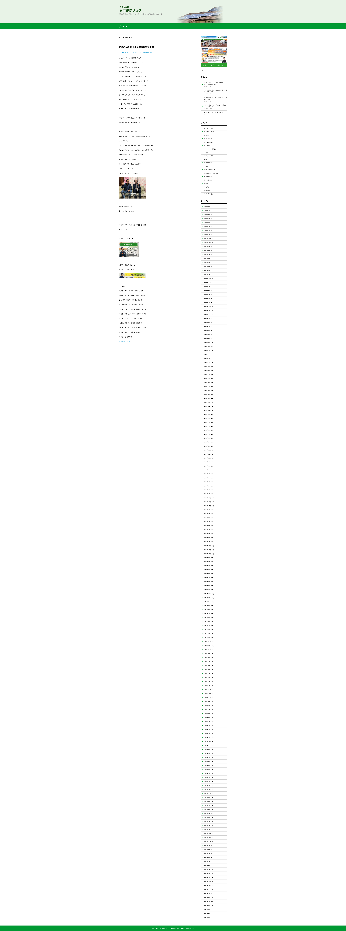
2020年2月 (207, 490)
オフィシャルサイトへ (125, 26)
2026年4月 (207, 222)
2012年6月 (207, 857)
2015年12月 (207, 689)
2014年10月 (207, 745)
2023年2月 (207, 346)
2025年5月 (207, 262)
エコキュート (208, 135)
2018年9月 (207, 558)
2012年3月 (207, 869)
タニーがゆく (208, 145)
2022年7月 (207, 374)
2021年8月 (207, 418)
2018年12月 (207, 546)
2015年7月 (207, 709)
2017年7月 (207, 614)
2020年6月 (207, 474)
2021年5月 (207, 430)
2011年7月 (207, 901)
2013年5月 (207, 813)
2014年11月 (207, 741)
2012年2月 (207, 873)
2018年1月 (207, 589)
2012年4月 (207, 865)
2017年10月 (207, 601)
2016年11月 (207, 645)
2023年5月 (207, 334)
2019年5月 (207, 526)
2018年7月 (207, 566)
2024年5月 (207, 286)
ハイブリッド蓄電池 (210, 149)
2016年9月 (207, 653)
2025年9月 (207, 246)
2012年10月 (207, 841)
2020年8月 (207, 466)
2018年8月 (207, 562)
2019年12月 (207, 498)
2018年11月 (207, 550)
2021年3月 (207, 438)
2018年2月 (207, 586)
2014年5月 (207, 765)
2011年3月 (207, 917)
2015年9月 (207, 701)
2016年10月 (207, 649)
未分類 (206, 183)
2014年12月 (207, 737)
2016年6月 (207, 665)
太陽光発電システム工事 (211, 173)
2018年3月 (207, 582)
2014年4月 (207, 769)
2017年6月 (207, 617)
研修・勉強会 (208, 190)
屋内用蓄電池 (208, 176)
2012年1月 (207, 877)
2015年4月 (207, 721)
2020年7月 (207, 470)
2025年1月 (207, 274)
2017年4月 (207, 625)
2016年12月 (207, 641)
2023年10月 (207, 314)
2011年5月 (207, 909)
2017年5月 (207, 621)
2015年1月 (207, 733)
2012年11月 (207, 837)
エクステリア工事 (209, 131)
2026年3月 (207, 226)
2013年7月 (207, 805)
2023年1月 (207, 350)
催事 (205, 159)
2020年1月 (207, 494)
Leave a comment (146, 52)
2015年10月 (207, 697)
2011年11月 (207, 885)
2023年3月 (207, 342)
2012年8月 (207, 849)
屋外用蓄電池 (208, 180)
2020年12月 (207, 450)
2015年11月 (207, 693)
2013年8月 (207, 801)
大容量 (206, 166)
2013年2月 (207, 825)
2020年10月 (207, 458)
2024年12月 (207, 278)
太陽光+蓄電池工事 (209, 169)
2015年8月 (207, 705)
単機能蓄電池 (208, 163)
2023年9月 (207, 318)
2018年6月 (207, 570)
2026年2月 (207, 230)
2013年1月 (207, 829)
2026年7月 (207, 210)
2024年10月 (207, 282)
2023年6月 (207, 330)
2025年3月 (207, 270)
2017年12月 (207, 594)
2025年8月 (207, 250)
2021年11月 (207, 406)
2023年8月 (207, 322)
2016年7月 (207, 661)
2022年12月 (207, 354)
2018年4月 (207, 578)
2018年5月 (207, 574)
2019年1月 (207, 542)
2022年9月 (207, 366)
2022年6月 (207, 378)
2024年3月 (207, 294)
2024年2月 (207, 298)
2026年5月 (207, 218)
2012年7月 (207, 853)
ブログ (206, 152)
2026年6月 (207, 214)
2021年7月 (207, 422)
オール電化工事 (208, 142)
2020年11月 (207, 454)
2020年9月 (207, 462)
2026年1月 (207, 234)
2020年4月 (207, 482)
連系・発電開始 (208, 194)
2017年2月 (207, 633)
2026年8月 (207, 206)
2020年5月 (207, 478)
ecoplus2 (134, 52)
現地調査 (206, 187)
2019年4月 (207, 530)
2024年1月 (207, 302)
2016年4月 (207, 673)
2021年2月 (207, 442)
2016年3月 (207, 677)
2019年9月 (207, 510)
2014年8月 (207, 753)
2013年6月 (207, 809)
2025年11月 (207, 242)
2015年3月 (207, 725)
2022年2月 (207, 394)
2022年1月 (207, 398)
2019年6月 (207, 522)
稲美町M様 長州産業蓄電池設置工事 (136, 47)
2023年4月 (207, 338)
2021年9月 (207, 414)
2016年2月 (207, 681)
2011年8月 (207, 897)
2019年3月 (207, 534)
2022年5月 (207, 382)
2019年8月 (207, 514)
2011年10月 (207, 889)
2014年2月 (207, 777)
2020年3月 (207, 486)
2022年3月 (207, 390)
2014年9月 (207, 749)
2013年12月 (207, 785)
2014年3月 (207, 773)
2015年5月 (207, 717)
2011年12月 (207, 881)
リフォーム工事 (208, 156)
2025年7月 (207, 254)
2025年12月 (207, 238)
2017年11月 (207, 597)
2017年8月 (207, 609)
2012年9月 (207, 845)
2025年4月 (207, 266)
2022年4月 (207, 386)
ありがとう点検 (208, 128)
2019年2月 (207, 538)
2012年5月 (207, 861)
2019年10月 (207, 506)
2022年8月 (207, 370)
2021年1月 (207, 446)
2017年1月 (207, 637)
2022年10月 (207, 362)
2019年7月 (207, 518)
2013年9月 (207, 797)
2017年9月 (207, 606)
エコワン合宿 (208, 138)
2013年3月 (207, 821)
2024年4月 (207, 290)
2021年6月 (207, 426)
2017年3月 (207, 629)
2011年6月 (207, 905)
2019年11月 (207, 502)
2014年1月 (207, 781)
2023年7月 (207, 326)
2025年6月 (207, 258)
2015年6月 (207, 713)
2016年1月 (207, 685)
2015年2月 (207, 729)
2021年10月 (207, 410)
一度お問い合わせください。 (128, 341)
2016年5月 (207, 669)
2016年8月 (207, 657)
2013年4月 (207, 817)
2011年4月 (207, 913)
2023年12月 (207, 306)
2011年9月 (207, 893)
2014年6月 (207, 761)
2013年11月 (207, 789)
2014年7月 (207, 757)
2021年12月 (207, 402)
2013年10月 (207, 793)
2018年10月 (207, 554)
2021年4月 (207, 434)
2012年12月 (207, 833)
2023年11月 (207, 310)
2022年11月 (207, 358)
